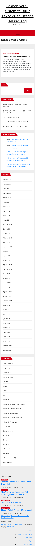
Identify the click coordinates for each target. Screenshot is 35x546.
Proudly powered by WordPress (11, 525)
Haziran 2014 (7, 247)
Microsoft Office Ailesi (10, 413)
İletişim (30, 541)
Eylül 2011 (6, 341)
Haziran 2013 (7, 269)
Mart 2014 (6, 256)
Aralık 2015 (6, 233)
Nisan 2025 (7, 184)
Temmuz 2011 (7, 350)
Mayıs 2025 (7, 180)
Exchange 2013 (8, 377)
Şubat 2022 (7, 193)
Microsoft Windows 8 (12, 53)
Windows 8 (6, 453)
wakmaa (9, 164)
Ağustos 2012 (7, 292)
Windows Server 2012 (10, 458)
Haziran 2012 (7, 301)
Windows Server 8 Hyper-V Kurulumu (16, 56)
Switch (5, 440)
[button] (31, 33)
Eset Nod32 (7, 373)
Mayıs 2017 (6, 215)
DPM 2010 (6, 368)
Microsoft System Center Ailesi (13, 417)
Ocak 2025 (6, 188)
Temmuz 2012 (7, 296)
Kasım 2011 (6, 332)
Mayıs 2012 (7, 305)
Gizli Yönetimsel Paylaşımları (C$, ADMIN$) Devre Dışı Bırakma (14, 493)
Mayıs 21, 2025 (7, 497)
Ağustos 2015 (7, 238)
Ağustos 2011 (7, 345)
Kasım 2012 (7, 283)
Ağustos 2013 (7, 265)
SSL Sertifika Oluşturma (11, 117)
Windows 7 (6, 449)
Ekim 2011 (6, 336)
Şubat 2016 (7, 229)
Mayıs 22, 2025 (7, 487)
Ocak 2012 (6, 323)
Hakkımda (29, 537)
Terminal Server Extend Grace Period (15, 126)
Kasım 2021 (7, 197)
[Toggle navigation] (18, 33)
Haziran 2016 (7, 224)
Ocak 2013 (6, 274)
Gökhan (8, 152)
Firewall (5, 382)
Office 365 (6, 426)
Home (30, 531)
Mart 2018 (6, 211)
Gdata (5, 386)
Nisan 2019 (6, 202)
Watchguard (7, 444)
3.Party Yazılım (8, 364)
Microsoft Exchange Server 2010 (14, 404)
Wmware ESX (7, 462)
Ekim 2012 (6, 287)
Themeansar (10, 527)
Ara (4, 85)
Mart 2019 (6, 206)
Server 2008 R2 (8, 431)
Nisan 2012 (6, 310)
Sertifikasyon (28, 544)
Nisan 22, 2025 (7, 505)
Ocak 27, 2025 (7, 513)
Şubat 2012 (7, 319)
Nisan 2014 (6, 251)
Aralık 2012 (6, 278)
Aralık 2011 (6, 328)
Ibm (4, 395)
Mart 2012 (6, 314)
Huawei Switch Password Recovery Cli (15, 122)
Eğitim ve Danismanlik (25, 534)
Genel (4, 53)
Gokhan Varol (19, 59)
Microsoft (6, 399)
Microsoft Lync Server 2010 (12, 408)
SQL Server (6, 435)
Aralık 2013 (6, 260)
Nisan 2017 (6, 220)
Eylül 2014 (6, 242)
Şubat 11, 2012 (8, 59)
